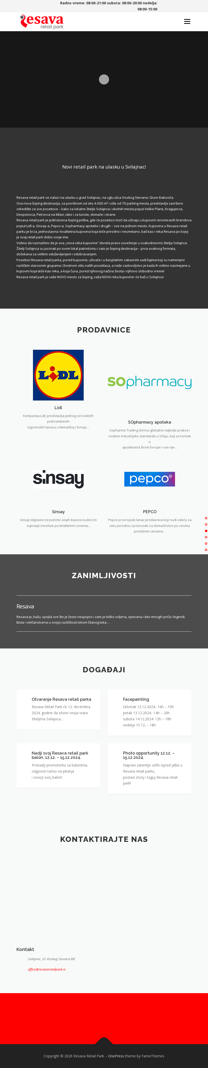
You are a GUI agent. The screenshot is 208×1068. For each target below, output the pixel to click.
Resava (25, 606)
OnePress (116, 1056)
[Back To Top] (104, 1044)
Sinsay (58, 511)
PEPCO (150, 511)
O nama (25, 188)
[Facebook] (98, 1018)
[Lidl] (58, 374)
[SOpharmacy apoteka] (150, 382)
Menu (187, 21)
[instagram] (110, 1018)
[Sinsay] (58, 478)
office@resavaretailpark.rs (47, 969)
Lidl (58, 407)
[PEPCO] (149, 478)
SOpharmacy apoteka (149, 422)
